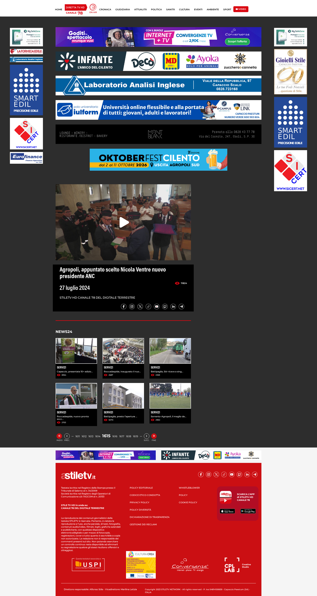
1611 (77, 436)
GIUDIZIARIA (122, 9)
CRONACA (105, 9)
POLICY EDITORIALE (141, 487)
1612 (84, 436)
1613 (90, 436)
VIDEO (242, 9)
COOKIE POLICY (188, 502)
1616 (114, 436)
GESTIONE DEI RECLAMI (143, 524)
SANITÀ (170, 9)
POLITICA (156, 9)
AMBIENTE (213, 9)
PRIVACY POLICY (139, 502)
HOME (58, 9)
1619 (135, 436)
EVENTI (198, 9)
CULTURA (184, 9)
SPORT (227, 9)
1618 (128, 436)
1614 (97, 436)
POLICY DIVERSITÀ (140, 509)
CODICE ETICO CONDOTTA (145, 495)
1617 (121, 436)
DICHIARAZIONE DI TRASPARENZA (150, 517)
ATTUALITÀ (140, 9)
